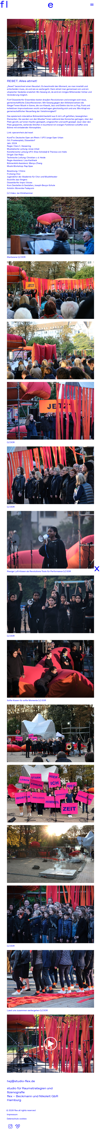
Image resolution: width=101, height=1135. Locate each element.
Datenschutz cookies (17, 1118)
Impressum (12, 1114)
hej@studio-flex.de (21, 1081)
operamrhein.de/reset (22, 132)
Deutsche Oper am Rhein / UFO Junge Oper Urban (39, 137)
